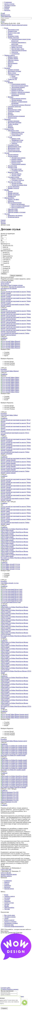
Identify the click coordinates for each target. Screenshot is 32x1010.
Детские (6, 904)
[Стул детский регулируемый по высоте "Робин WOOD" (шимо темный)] (16, 464)
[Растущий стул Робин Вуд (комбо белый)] (16, 750)
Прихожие (7, 901)
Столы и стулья (9, 902)
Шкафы (6, 906)
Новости (7, 882)
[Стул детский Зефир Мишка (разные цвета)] (16, 716)
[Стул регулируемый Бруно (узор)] (16, 595)
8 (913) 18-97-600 (6, 869)
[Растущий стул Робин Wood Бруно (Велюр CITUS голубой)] (16, 620)
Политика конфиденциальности (14, 926)
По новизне (13, 288)
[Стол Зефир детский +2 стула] (16, 566)
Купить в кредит (9, 920)
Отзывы (6, 8)
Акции (6, 918)
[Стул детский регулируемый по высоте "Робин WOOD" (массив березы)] (16, 321)
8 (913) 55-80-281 (6, 25)
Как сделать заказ (9, 915)
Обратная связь (9, 925)
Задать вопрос (5, 283)
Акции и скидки (9, 4)
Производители (9, 888)
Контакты (7, 10)
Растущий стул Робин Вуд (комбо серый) (13, 769)
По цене (12, 287)
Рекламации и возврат (11, 923)
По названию (19, 287)
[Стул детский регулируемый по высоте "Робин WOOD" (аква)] (16, 514)
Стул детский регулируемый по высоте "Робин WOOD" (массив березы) (15, 334)
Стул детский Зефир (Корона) (10, 371)
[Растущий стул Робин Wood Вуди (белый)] (16, 781)
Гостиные (7, 898)
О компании (8, 2)
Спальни (7, 899)
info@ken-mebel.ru (6, 876)
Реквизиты (7, 885)
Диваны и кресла (9, 896)
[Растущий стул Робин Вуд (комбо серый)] (16, 764)
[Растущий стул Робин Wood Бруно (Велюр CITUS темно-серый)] (16, 542)
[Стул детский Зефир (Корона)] (16, 345)
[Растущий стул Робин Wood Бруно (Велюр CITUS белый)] (16, 691)
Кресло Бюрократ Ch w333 (9, 802)
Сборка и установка (10, 921)
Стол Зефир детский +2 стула (9, 583)
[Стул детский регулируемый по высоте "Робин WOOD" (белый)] (16, 488)
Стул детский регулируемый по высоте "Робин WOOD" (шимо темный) (15, 472)
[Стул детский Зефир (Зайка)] (16, 385)
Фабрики (7, 7)
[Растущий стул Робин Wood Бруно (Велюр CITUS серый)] (16, 656)
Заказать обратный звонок (19, 25)
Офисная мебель (9, 907)
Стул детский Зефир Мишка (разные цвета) (14, 741)
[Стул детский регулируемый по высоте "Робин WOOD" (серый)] (16, 297)
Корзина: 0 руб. (5, 15)
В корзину (4, 369)
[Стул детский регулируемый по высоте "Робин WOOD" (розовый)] (16, 444)
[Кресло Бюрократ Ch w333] (16, 796)
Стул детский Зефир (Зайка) (9, 415)
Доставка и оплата (9, 5)
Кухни (6, 894)
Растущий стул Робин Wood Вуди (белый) (13, 787)
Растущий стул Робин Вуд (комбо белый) (13, 755)
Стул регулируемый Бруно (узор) (11, 602)
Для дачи (7, 909)
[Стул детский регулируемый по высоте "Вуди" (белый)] (16, 425)
